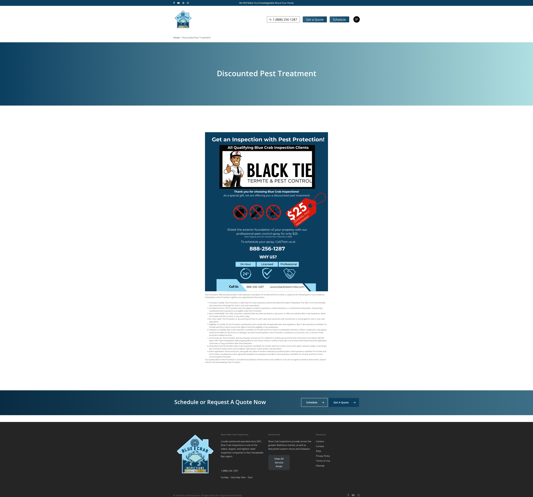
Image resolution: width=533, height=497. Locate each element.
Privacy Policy (323, 455)
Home (176, 37)
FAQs (318, 451)
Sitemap (320, 465)
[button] (356, 19)
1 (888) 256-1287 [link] (229, 470)
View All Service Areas (279, 462)
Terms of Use (323, 460)
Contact (320, 446)
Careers (320, 441)
